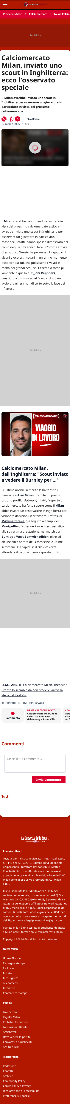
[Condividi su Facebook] (10, 119)
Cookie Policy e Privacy (17, 1086)
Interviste (9, 988)
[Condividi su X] (17, 119)
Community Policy (14, 1081)
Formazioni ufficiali (15, 1027)
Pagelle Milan (11, 1017)
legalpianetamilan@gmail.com (45, 920)
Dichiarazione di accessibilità (21, 1091)
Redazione (9, 1066)
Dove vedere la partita (17, 1037)
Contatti (8, 1071)
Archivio (8, 1076)
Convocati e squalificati (17, 1042)
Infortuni (8, 973)
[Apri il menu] (5, 4)
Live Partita (10, 1012)
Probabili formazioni (15, 1022)
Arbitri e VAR (11, 1047)
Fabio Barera (33, 119)
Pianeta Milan (12, 14)
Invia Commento (48, 780)
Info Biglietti (10, 978)
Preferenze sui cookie (16, 1096)
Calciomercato (38, 14)
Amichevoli (10, 1032)
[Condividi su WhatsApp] (4, 119)
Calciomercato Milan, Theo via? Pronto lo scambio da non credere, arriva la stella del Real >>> (34, 690)
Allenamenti (10, 983)
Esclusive (8, 968)
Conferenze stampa (15, 993)
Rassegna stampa (14, 963)
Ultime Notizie (12, 958)
